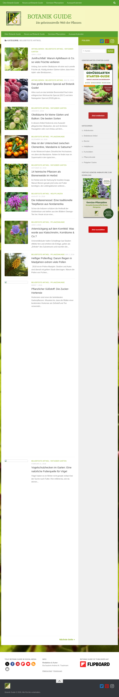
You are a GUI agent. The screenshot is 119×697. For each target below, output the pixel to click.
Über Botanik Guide (11, 3)
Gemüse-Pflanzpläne (55, 3)
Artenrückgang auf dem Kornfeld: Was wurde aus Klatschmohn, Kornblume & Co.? (52, 232)
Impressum (57, 671)
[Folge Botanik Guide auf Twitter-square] (102, 41)
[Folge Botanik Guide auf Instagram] (112, 41)
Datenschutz (47, 671)
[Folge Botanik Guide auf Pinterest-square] (107, 41)
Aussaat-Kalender (74, 3)
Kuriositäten (88, 152)
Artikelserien (37, 49)
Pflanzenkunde (58, 137)
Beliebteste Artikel (54, 49)
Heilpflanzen (57, 194)
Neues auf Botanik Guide (32, 3)
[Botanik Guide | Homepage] (45, 18)
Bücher (86, 141)
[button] (7, 664)
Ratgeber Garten (58, 108)
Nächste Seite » (67, 639)
